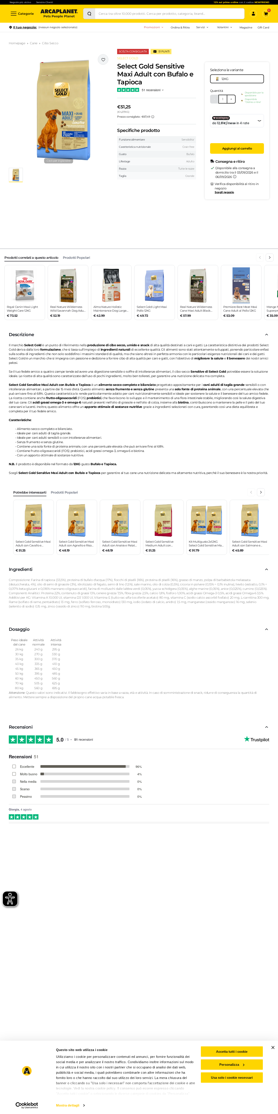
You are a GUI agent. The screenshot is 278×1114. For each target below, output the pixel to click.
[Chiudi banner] (272, 1047)
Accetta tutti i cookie (231, 1051)
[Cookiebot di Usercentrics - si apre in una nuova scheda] (26, 1105)
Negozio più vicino (20, 2)
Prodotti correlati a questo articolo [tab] (31, 257)
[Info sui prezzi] (152, 116)
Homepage (17, 43)
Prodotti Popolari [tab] (76, 257)
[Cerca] (89, 13)
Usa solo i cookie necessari (232, 1077)
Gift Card (263, 27)
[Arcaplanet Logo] (59, 13)
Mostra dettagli (68, 1105)
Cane (33, 43)
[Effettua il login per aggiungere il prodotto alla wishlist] (103, 59)
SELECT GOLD (127, 58)
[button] (58, 109)
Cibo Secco (50, 43)
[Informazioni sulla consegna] (234, 176)
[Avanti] (270, 257)
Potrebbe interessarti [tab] (29, 492)
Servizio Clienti (44, 2)
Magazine (246, 27)
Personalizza (229, 1064)
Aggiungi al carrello (237, 148)
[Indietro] (260, 257)
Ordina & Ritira (180, 27)
